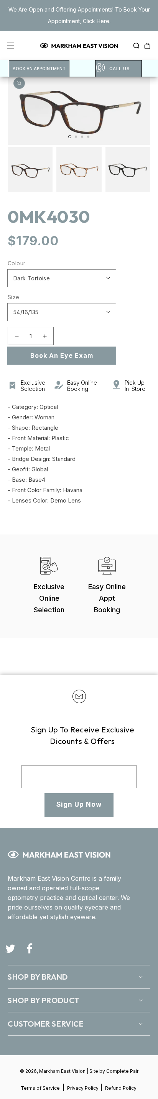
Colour (16, 263)
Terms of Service (40, 1088)
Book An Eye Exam (61, 355)
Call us (119, 68)
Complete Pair (122, 1071)
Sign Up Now (79, 804)
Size (14, 297)
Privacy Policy (83, 1088)
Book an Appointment (39, 68)
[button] (134, 46)
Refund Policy (121, 1088)
